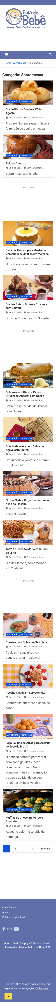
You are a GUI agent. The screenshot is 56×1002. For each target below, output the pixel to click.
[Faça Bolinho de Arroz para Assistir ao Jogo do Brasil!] (28, 726)
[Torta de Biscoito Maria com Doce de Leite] (28, 532)
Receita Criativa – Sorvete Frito (25, 692)
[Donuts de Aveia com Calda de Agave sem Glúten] (28, 429)
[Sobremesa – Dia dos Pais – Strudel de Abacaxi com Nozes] (28, 375)
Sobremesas (26, 102)
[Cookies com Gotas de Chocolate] (28, 625)
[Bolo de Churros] (28, 147)
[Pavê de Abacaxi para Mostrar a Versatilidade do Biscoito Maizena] (28, 233)
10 (33, 848)
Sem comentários (35, 117)
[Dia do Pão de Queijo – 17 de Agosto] (28, 92)
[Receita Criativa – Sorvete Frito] (28, 676)
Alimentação (12, 102)
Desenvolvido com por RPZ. (35, 947)
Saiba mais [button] (41, 988)
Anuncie (6, 912)
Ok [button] (8, 996)
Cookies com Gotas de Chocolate (26, 642)
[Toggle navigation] (6, 54)
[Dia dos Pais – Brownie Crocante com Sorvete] (28, 287)
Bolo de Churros (16, 163)
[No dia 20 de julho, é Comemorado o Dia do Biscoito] (28, 483)
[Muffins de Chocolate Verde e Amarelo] (28, 801)
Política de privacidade (14, 917)
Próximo (45, 848)
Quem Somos (9, 907)
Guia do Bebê (15, 117)
